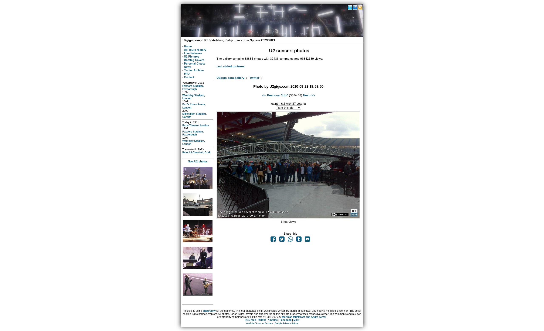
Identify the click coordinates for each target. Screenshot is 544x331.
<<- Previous (271, 95)
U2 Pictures (191, 56)
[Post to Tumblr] (299, 240)
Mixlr (296, 320)
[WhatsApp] (290, 240)
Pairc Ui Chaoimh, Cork (196, 152)
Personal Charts (194, 63)
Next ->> (309, 95)
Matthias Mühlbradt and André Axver (304, 317)
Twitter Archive (194, 70)
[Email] (307, 240)
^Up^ (284, 95)
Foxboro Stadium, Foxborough (193, 87)
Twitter (254, 77)
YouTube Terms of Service (259, 323)
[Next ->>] (288, 218)
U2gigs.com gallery (230, 77)
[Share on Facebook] (273, 240)
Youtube (273, 320)
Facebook (286, 320)
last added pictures (231, 66)
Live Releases (193, 53)
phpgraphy (209, 311)
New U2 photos (198, 161)
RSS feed (250, 320)
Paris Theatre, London (195, 125)
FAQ (187, 73)
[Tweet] (282, 240)
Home (188, 46)
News (187, 67)
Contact (189, 77)
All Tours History (195, 49)
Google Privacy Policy (286, 323)
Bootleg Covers (194, 60)
